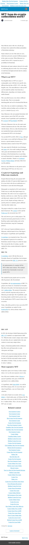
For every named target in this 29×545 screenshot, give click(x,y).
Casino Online (14, 434)
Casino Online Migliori (14, 493)
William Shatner (10, 161)
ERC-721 (15, 260)
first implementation (16, 283)
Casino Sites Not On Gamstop (14, 452)
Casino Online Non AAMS (14, 508)
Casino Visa (14, 477)
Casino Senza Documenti (14, 488)
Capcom (3, 161)
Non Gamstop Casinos (12, 3)
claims (5, 149)
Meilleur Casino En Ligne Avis (18, 5)
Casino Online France (14, 499)
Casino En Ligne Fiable (14, 522)
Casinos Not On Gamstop (14, 443)
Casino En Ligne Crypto (14, 517)
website (15, 211)
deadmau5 (21, 158)
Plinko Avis (14, 479)
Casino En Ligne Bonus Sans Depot (14, 481)
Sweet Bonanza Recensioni (15, 484)
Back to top (25, 538)
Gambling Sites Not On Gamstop (14, 427)
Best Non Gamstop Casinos (14, 425)
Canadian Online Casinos (14, 436)
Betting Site (14, 454)
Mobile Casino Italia (14, 472)
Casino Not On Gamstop (14, 423)
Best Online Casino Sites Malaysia (14, 506)
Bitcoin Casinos (14, 468)
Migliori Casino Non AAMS (14, 520)
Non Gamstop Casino (14, 414)
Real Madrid (14, 121)
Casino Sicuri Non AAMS (14, 511)
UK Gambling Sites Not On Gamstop (14, 445)
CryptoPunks (4, 237)
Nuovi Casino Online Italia (14, 515)
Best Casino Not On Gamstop (14, 418)
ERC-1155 (4, 335)
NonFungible (4, 309)
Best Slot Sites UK (14, 457)
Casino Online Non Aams (14, 463)
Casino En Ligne (14, 502)
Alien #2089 (16, 384)
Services (10, 526)
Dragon (22, 376)
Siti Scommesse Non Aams (14, 495)
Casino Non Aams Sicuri (14, 513)
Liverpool (5, 121)
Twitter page (4, 213)
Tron (21, 137)
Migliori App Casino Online (14, 466)
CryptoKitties (4, 256)
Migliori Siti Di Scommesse (14, 447)
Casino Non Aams (14, 490)
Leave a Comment (14, 531)
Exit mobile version (14, 542)
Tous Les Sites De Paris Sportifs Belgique (14, 470)
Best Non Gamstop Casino (14, 461)
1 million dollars (8, 290)
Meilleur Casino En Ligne (14, 438)
